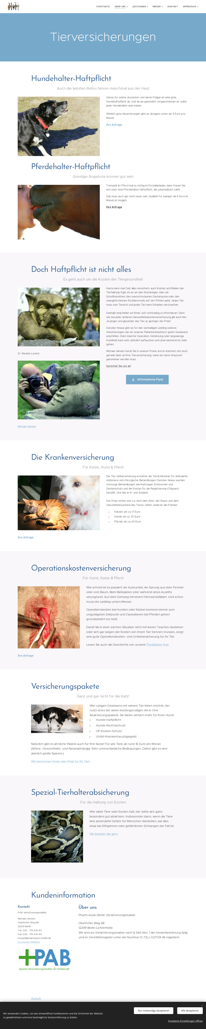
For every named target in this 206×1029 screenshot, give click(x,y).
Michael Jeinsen (27, 426)
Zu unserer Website (29, 942)
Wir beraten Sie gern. (103, 834)
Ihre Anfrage (114, 124)
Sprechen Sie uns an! (118, 366)
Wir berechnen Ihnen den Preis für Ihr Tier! (60, 761)
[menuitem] (103, 7)
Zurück (36, 998)
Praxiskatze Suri (157, 644)
